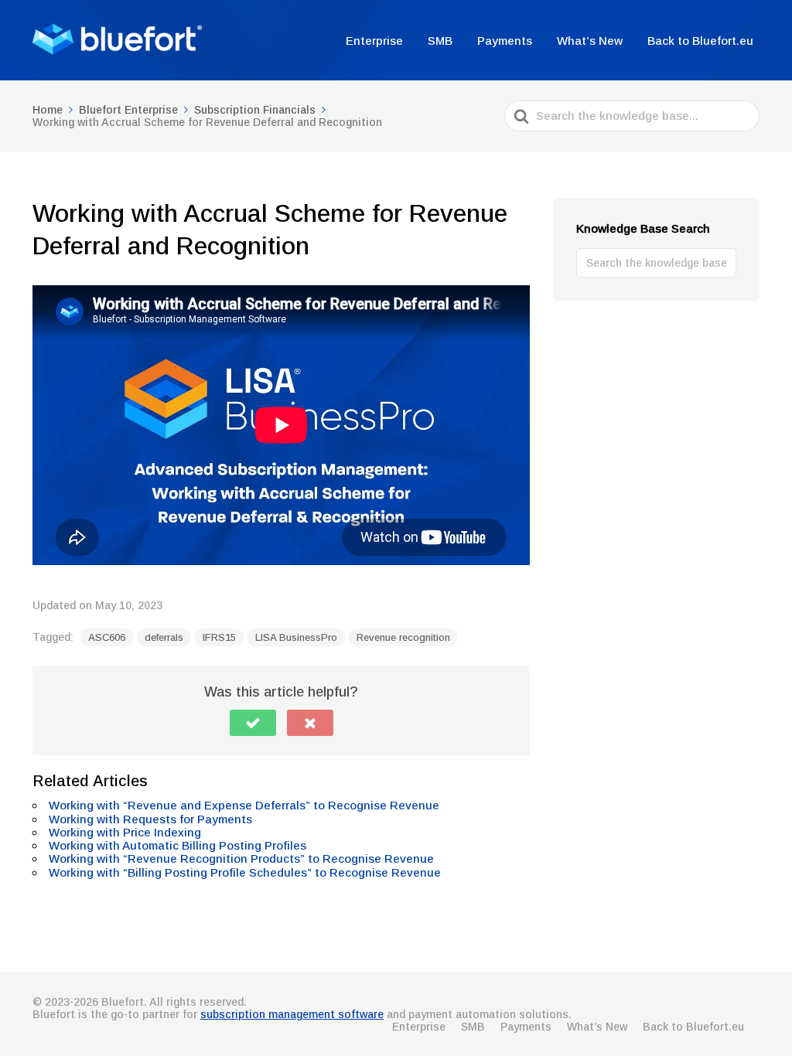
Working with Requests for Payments (150, 819)
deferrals (164, 637)
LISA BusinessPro (296, 637)
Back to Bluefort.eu (700, 40)
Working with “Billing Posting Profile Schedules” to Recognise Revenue (245, 872)
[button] (253, 723)
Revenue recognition (403, 637)
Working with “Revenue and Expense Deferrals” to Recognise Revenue (244, 805)
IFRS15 (219, 637)
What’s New (590, 40)
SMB (440, 40)
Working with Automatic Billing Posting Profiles (177, 845)
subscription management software (292, 1014)
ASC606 (106, 637)
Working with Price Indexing (125, 832)
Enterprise (374, 40)
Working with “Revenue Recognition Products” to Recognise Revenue (241, 858)
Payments (504, 40)
